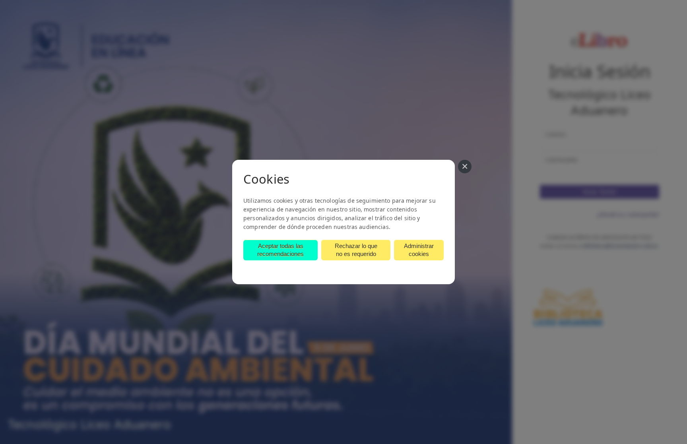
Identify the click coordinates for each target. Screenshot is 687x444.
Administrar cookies (419, 249)
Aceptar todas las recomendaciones (280, 249)
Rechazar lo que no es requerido (356, 249)
